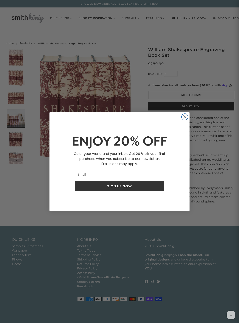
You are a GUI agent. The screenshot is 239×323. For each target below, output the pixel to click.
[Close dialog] (184, 117)
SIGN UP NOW (119, 186)
